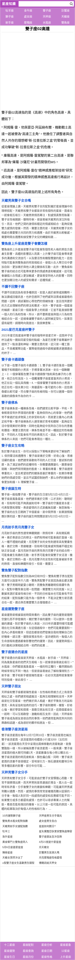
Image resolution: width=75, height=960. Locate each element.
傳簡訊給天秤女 (48, 862)
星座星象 (65, 944)
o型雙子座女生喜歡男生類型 (18, 862)
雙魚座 (65, 22)
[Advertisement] (37, 69)
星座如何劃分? (47, 826)
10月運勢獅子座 (11, 815)
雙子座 (47, 10)
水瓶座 (47, 22)
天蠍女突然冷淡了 (12, 857)
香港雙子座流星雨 (14, 729)
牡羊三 (6, 831)
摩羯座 (28, 22)
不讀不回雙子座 (12, 286)
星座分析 (46, 944)
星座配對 (28, 944)
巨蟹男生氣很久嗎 (49, 852)
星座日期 (46, 950)
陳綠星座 (7, 852)
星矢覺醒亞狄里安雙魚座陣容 (55, 831)
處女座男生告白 (48, 820)
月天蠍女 (44, 847)
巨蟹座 (65, 10)
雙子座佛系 (9, 402)
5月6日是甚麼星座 (12, 847)
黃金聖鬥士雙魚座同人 (15, 841)
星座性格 (46, 956)
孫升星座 (7, 836)
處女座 (28, 16)
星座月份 (28, 956)
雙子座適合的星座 (14, 652)
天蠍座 (65, 16)
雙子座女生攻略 (12, 445)
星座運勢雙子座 (12, 609)
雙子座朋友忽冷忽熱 (50, 836)
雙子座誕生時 (11, 488)
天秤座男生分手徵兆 (50, 815)
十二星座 (9, 944)
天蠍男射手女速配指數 (15, 826)
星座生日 (9, 956)
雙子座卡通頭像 (12, 359)
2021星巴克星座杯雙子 (18, 329)
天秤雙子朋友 (11, 686)
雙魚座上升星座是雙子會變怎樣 (24, 243)
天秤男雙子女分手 (14, 772)
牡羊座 (9, 10)
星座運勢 (9, 950)
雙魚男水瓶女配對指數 (15, 820)
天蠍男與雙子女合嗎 (16, 200)
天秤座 (47, 16)
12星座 (65, 950)
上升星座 (65, 956)
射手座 (9, 22)
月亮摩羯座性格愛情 (50, 857)
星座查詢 (28, 950)
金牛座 (28, 10)
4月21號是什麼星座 (50, 841)
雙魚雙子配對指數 (14, 570)
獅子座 (9, 16)
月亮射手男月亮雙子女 (17, 527)
